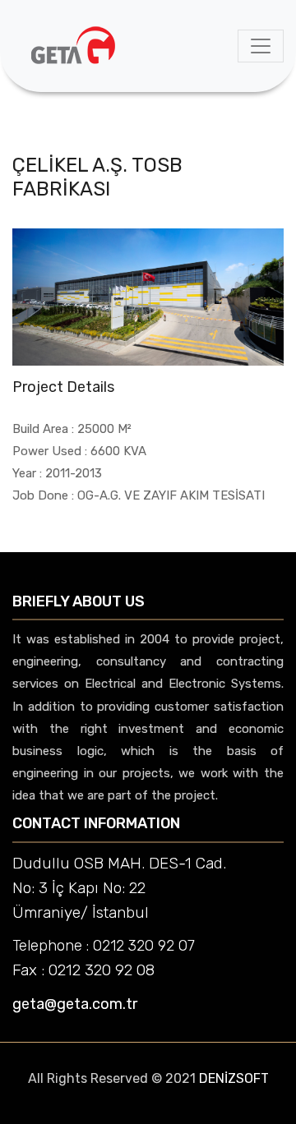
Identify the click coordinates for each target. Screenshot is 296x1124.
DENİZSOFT (234, 1078)
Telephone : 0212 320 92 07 (103, 946)
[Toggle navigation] (261, 46)
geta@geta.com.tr (74, 1004)
